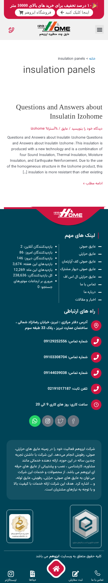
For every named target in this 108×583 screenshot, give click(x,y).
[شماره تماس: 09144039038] (96, 373)
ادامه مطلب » (92, 183)
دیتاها (32, 580)
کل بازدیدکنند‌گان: (39, 275)
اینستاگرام (11, 580)
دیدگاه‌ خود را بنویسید (87, 128)
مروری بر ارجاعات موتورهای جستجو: (33, 284)
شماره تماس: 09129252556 (66, 341)
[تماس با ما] (97, 573)
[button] (99, 29)
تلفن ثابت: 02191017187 (68, 389)
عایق (64, 128)
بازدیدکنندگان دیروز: (37, 258)
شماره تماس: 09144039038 (66, 373)
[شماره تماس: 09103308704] (96, 357)
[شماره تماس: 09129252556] (96, 341)
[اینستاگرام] (10, 573)
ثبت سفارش (76, 580)
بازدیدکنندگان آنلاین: (37, 247)
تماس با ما (97, 580)
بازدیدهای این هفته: (37, 264)
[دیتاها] (32, 574)
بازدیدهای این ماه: (38, 269)
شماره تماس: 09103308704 (66, 357)
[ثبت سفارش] (75, 574)
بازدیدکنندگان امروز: (38, 252)
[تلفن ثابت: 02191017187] (96, 389)
